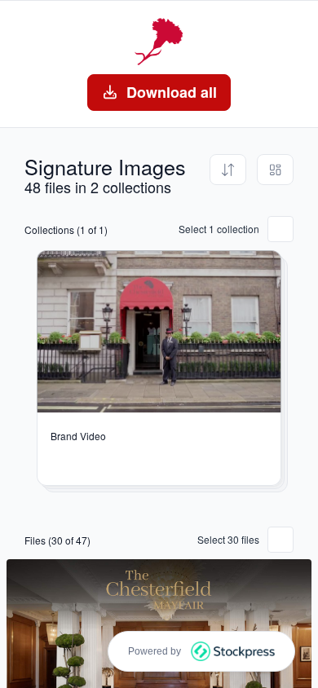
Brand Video (78, 436)
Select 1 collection (219, 229)
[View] (275, 169)
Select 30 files (228, 539)
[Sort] (228, 169)
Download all (171, 92)
